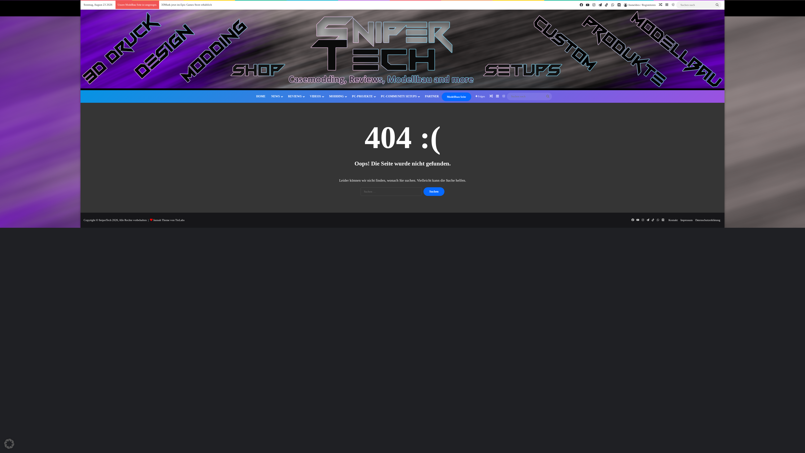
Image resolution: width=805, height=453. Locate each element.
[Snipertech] (402, 50)
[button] (9, 444)
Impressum (686, 220)
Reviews (295, 96)
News (275, 96)
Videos (315, 96)
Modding (336, 96)
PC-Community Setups (399, 96)
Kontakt (673, 220)
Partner (432, 96)
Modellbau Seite (456, 96)
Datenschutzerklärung (707, 220)
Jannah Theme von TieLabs (168, 220)
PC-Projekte (362, 96)
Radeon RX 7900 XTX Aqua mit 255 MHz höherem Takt (194, 4)
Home (260, 96)
